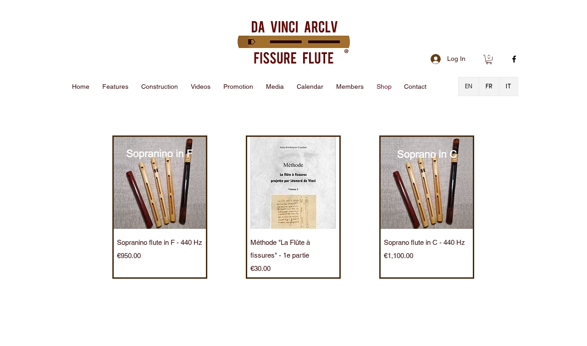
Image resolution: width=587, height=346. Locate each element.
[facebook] (514, 59)
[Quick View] (160, 183)
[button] (488, 59)
